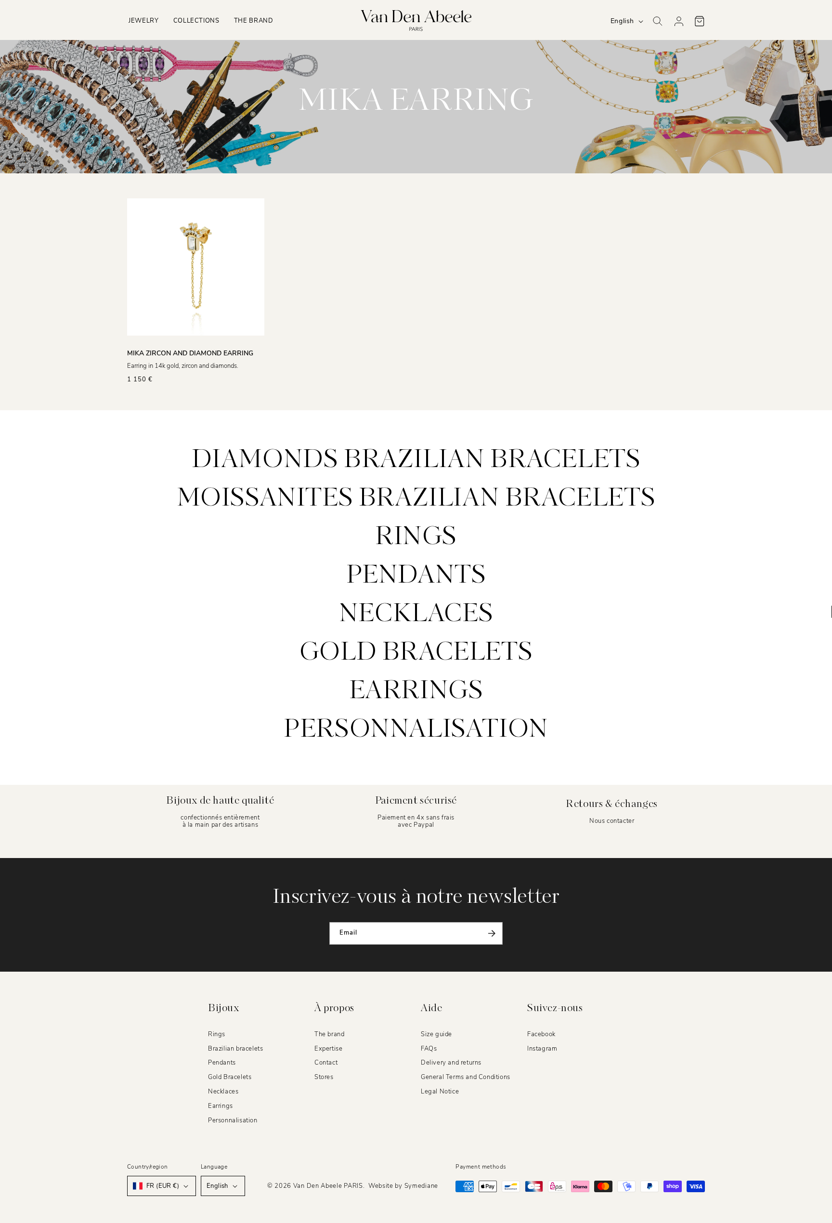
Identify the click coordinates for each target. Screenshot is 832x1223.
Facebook (541, 1034)
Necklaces (416, 614)
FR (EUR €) (162, 1186)
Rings (416, 537)
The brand (329, 1034)
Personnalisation (416, 730)
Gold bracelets (416, 653)
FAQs (429, 1048)
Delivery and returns (451, 1062)
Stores (324, 1077)
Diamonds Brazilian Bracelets (416, 460)
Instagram (542, 1048)
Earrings (416, 691)
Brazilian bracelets (235, 1048)
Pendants (416, 576)
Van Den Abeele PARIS (328, 1186)
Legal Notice (440, 1091)
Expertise (328, 1048)
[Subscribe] (491, 933)
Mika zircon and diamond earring (190, 353)
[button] (143, 21)
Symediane (421, 1186)
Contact (326, 1062)
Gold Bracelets (229, 1077)
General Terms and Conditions (465, 1077)
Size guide (436, 1034)
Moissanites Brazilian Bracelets (416, 499)
